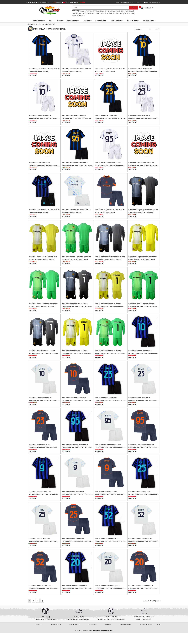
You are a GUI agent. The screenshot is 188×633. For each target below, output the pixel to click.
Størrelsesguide (56, 624)
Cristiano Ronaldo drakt (87, 11)
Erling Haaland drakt (127, 11)
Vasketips (108, 624)
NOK (137, 2)
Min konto (148, 2)
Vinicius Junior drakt (93, 13)
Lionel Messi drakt (101, 11)
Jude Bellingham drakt (79, 13)
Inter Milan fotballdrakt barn (47, 24)
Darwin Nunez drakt (78, 15)
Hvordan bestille (74, 624)
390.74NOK (99, 263)
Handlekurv (156, 2)
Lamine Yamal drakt (106, 13)
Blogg (158, 624)
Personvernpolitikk (125, 624)
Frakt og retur (92, 624)
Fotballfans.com (32, 24)
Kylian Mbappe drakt (113, 11)
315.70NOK (33, 76)
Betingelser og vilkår (146, 624)
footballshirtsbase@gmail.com (125, 2)
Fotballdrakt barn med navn (103, 630)
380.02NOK (132, 217)
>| (42, 601)
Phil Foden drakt (129, 13)
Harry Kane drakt (118, 13)
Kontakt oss (38, 624)
